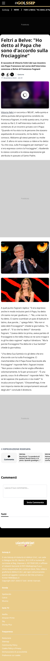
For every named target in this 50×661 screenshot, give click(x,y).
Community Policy (9, 645)
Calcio (4, 597)
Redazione (6, 638)
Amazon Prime (8, 618)
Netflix (5, 614)
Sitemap (5, 641)
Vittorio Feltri (7, 112)
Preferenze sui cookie (11, 655)
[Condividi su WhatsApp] (3, 74)
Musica (5, 601)
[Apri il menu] (3, 3)
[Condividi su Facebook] (7, 74)
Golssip (5, 9)
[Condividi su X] (12, 74)
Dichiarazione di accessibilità (14, 652)
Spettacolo (6, 594)
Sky (3, 621)
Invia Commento (35, 502)
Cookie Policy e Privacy (11, 648)
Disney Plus (7, 624)
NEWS (16, 10)
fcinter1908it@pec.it (10, 577)
